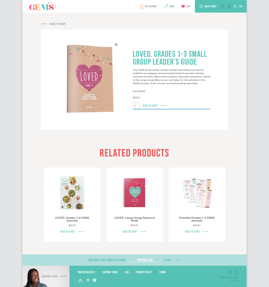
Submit (168, 260)
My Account (151, 6)
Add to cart (150, 105)
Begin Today (210, 6)
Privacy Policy (144, 272)
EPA (94, 280)
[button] (116, 44)
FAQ (127, 272)
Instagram (222, 6)
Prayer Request (86, 272)
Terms (162, 272)
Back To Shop (58, 23)
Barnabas (80, 280)
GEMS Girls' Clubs (43, 6)
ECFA (88, 280)
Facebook (229, 6)
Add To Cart (68, 231)
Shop (171, 6)
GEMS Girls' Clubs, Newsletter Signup (107, 260)
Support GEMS (110, 272)
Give (188, 6)
